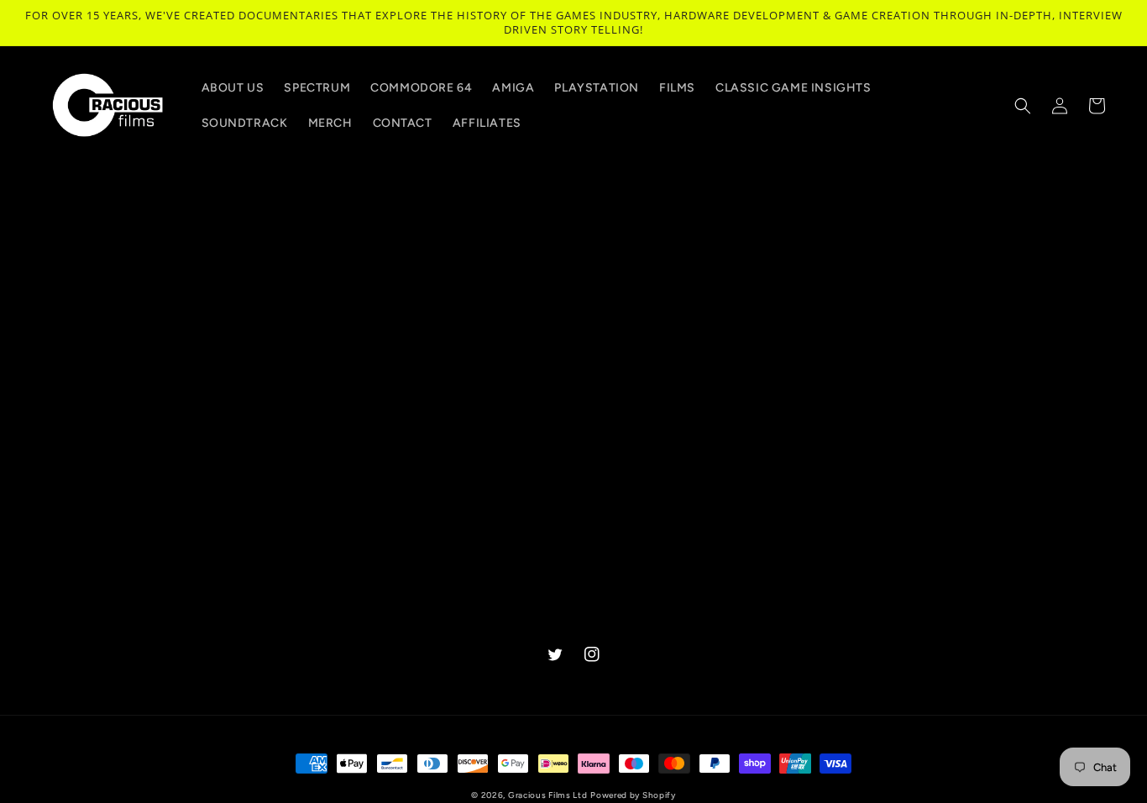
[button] (1022, 105)
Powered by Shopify (633, 795)
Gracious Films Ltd (548, 795)
